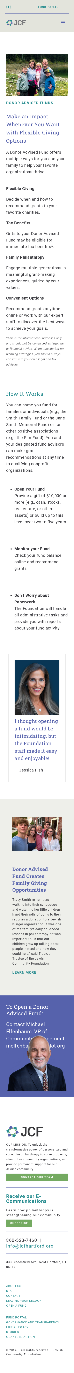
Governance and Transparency (32, 1322)
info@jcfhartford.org (29, 1246)
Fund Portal (16, 1317)
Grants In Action (20, 1336)
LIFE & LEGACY (17, 1327)
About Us (13, 1286)
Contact (13, 1295)
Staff (10, 1290)
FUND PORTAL (48, 7)
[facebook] (8, 7)
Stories (12, 1332)
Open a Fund (16, 1305)
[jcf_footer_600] (16, 21)
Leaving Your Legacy (23, 1300)
